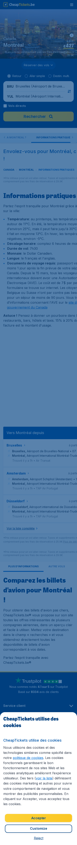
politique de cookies (28, 758)
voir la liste (44, 778)
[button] (38, 838)
